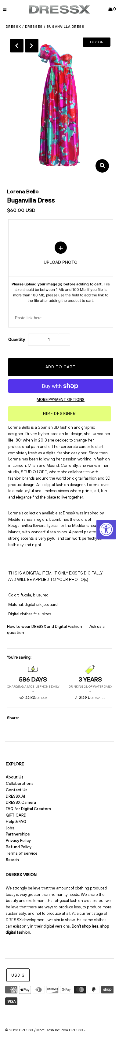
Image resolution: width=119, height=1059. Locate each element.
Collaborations (20, 783)
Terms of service (22, 853)
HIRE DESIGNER (59, 413)
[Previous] (16, 45)
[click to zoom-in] (102, 166)
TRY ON (96, 42)
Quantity (16, 339)
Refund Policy (18, 847)
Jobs (10, 828)
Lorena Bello (23, 191)
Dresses (34, 26)
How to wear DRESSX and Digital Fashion (45, 626)
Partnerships (18, 834)
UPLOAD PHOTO (61, 272)
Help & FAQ (16, 821)
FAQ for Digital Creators (28, 809)
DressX (13, 26)
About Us (14, 777)
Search (12, 859)
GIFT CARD (16, 815)
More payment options (61, 399)
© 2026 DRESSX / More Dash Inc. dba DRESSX (44, 1030)
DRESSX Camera (21, 802)
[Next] (31, 45)
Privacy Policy (18, 840)
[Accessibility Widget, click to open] (106, 529)
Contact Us (16, 790)
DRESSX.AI (15, 796)
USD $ (18, 975)
